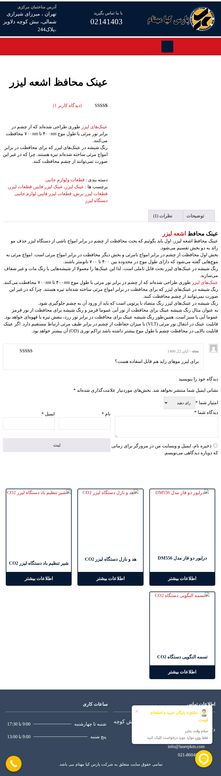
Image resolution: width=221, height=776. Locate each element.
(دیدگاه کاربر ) (67, 105)
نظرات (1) (163, 215)
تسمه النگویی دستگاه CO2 (182, 656)
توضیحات (195, 215)
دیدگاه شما (206, 412)
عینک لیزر (74, 186)
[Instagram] (188, 45)
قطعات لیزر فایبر (55, 193)
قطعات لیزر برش (91, 193)
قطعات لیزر (20, 186)
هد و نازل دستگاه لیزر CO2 (110, 559)
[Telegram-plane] (194, 45)
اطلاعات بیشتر (182, 578)
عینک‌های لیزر (94, 126)
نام (106, 413)
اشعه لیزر (174, 233)
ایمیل (48, 413)
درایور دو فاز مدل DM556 (182, 557)
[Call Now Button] (14, 764)
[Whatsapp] (182, 45)
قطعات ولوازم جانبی (65, 179)
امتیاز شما (206, 402)
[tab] (198, 216)
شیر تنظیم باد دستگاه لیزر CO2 (38, 563)
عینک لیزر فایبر (48, 186)
